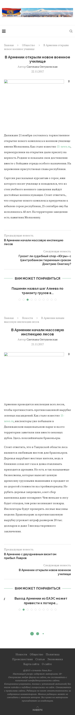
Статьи (40, 659)
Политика (52, 654)
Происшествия (22, 659)
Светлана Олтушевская (42, 66)
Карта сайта (31, 664)
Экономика (55, 659)
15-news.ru (63, 146)
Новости (27, 318)
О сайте (47, 664)
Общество (28, 45)
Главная (9, 45)
